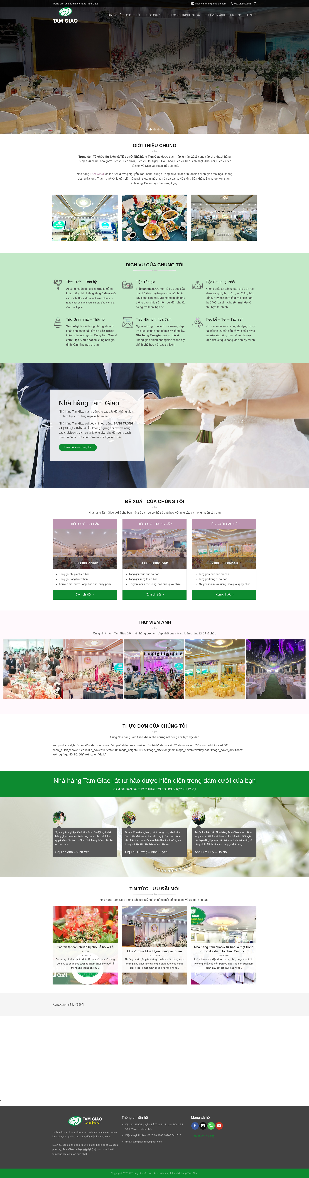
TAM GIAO (97, 173)
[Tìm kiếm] (255, 3)
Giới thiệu (133, 15)
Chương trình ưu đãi (184, 15)
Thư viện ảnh (215, 15)
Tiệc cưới (153, 15)
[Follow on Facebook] (195, 1125)
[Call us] (211, 1125)
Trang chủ (113, 15)
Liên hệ (251, 15)
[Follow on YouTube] (219, 1125)
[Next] (298, 67)
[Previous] (11, 67)
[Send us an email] (203, 1125)
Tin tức (235, 15)
